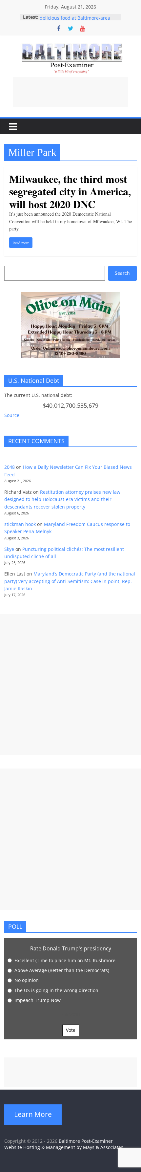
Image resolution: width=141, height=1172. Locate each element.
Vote (70, 1030)
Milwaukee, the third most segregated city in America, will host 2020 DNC (70, 191)
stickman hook (20, 524)
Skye (9, 549)
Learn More (33, 1114)
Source (11, 415)
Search (122, 273)
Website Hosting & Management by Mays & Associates (63, 1147)
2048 (9, 467)
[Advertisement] (70, 92)
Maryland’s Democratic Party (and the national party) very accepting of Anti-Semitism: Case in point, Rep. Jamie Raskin (69, 581)
